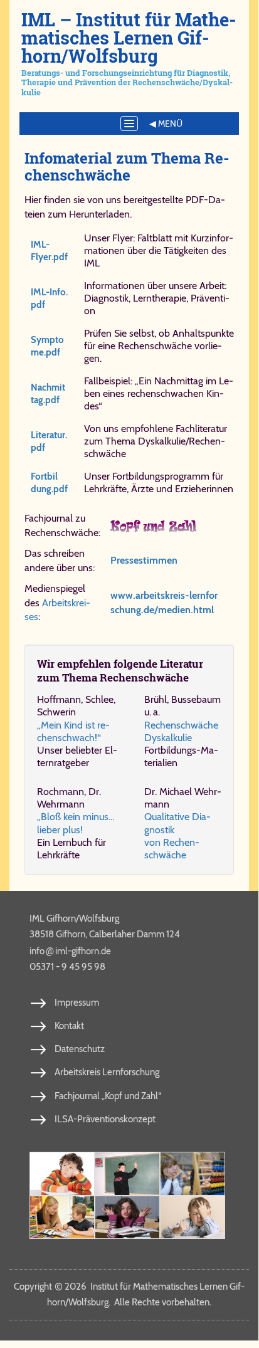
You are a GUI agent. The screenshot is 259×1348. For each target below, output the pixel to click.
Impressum (77, 1002)
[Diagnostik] (192, 1174)
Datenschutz (80, 1049)
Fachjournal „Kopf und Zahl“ (108, 1096)
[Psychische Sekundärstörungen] (192, 1218)
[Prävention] (62, 1174)
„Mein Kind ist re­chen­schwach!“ (73, 731)
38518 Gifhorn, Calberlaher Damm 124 (104, 934)
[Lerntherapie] (62, 1218)
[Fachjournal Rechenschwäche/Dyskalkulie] (172, 526)
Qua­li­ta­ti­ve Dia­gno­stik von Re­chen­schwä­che (177, 836)
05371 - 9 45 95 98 (67, 966)
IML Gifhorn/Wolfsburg (74, 918)
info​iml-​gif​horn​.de (70, 950)
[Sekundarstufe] (127, 1218)
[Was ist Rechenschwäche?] (127, 1174)
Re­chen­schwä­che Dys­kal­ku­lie (181, 731)
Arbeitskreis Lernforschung (107, 1072)
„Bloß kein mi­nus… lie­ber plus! (76, 823)
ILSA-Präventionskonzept (105, 1119)
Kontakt (69, 1025)
